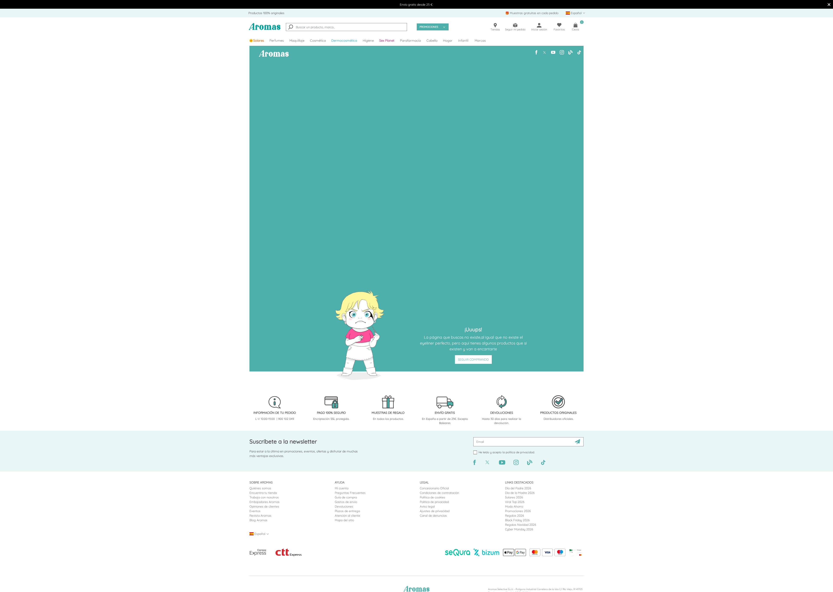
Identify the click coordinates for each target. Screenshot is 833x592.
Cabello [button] (432, 40)
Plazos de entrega (347, 511)
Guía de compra (346, 497)
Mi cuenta (341, 488)
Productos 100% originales (266, 13)
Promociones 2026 (518, 511)
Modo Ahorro (514, 506)
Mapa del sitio (344, 520)
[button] (387, 40)
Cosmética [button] (318, 40)
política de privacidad (520, 452)
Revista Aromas (260, 516)
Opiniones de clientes (264, 506)
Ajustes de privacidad (434, 511)
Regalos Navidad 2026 (520, 525)
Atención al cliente (347, 516)
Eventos (255, 511)
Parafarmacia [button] (410, 40)
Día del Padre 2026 (518, 488)
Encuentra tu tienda (263, 493)
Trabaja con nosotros (264, 497)
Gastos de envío (346, 502)
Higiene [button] (368, 40)
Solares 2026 (514, 497)
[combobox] (346, 27)
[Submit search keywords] (290, 27)
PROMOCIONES (429, 26)
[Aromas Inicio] (264, 29)
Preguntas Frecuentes (350, 493)
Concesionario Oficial (434, 488)
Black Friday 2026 (517, 520)
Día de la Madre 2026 (520, 493)
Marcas (480, 40)
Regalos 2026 (514, 516)
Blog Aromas (258, 520)
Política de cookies (432, 497)
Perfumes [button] (276, 40)
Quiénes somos (260, 488)
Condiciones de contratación (439, 493)
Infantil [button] (463, 40)
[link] (256, 40)
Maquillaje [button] (296, 40)
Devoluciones (344, 506)
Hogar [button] (448, 40)
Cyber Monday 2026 (519, 529)
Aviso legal (427, 506)
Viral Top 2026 (515, 502)
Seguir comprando (473, 359)
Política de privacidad (434, 502)
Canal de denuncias (433, 516)
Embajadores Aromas (264, 502)
